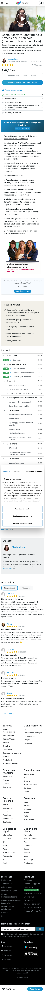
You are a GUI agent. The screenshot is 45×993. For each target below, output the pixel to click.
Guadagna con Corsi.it (33, 893)
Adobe (5, 859)
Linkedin (7, 959)
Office (5, 842)
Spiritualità (7, 822)
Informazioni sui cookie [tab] (33, 471)
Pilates (26, 812)
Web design (28, 859)
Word (5, 849)
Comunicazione (32, 770)
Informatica (7, 835)
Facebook (7, 946)
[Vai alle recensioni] (8, 65)
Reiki (26, 816)
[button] (2, 3)
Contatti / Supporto (32, 884)
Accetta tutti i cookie (22, 509)
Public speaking (30, 784)
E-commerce (29, 736)
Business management (12, 753)
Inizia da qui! (6, 880)
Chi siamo (28, 880)
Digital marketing (33, 725)
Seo (25, 729)
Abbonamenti (6, 884)
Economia (7, 787)
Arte (25, 842)
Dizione (27, 781)
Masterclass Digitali (9, 891)
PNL (25, 777)
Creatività (27, 845)
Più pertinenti (9, 588)
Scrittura (27, 788)
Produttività (7, 760)
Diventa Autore (30, 897)
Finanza (6, 780)
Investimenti (7, 776)
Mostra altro (6, 529)
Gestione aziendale (10, 763)
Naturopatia (29, 819)
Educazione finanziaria (9, 771)
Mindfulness (8, 818)
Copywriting (29, 774)
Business (7, 725)
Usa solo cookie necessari (22, 523)
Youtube (7, 951)
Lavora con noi (30, 887)
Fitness (27, 805)
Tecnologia (7, 856)
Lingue (26, 791)
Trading (6, 783)
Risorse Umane (9, 739)
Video (26, 856)
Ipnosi (5, 804)
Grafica (27, 852)
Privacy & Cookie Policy (33, 911)
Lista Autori (28, 900)
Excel (5, 845)
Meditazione (8, 808)
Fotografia (28, 835)
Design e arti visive (30, 830)
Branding (6, 746)
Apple (5, 863)
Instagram (7, 955)
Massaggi (27, 809)
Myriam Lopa (13, 59)
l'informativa (14, 934)
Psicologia (7, 815)
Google (27, 740)
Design (26, 849)
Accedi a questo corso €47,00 (22, 82)
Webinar (4, 913)
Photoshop (28, 863)
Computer (7, 838)
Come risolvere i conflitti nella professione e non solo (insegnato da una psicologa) (22, 38)
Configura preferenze (21, 516)
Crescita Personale (8, 799)
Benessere (29, 798)
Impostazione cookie (32, 907)
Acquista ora (35, 989)
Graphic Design (30, 838)
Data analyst (29, 743)
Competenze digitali (9, 830)
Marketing (7, 756)
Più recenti (26, 588)
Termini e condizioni (32, 904)
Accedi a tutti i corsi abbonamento (22, 75)
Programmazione (10, 852)
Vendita (6, 742)
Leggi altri (8, 713)
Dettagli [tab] (17, 471)
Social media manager (33, 733)
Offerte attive (6, 887)
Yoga (26, 802)
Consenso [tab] (6, 471)
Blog (3, 916)
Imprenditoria (8, 735)
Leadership (7, 749)
